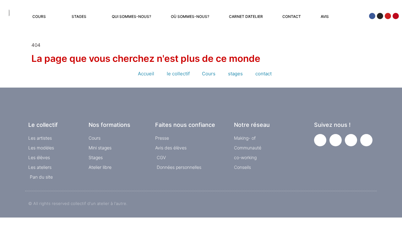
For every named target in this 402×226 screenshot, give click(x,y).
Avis (325, 16)
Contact (291, 16)
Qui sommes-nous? (131, 16)
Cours (39, 16)
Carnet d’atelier (246, 16)
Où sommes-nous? (190, 16)
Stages (79, 16)
